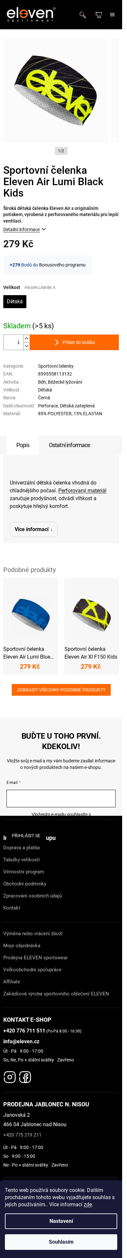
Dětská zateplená (77, 405)
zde (88, 1204)
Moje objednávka (21, 946)
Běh (42, 382)
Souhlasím (61, 1242)
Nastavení (61, 1221)
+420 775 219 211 (22, 1135)
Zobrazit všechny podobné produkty (61, 689)
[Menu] (112, 14)
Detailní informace (21, 229)
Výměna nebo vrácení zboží (33, 934)
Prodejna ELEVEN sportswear (35, 958)
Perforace (48, 405)
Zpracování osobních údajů (32, 896)
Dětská (15, 301)
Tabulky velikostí (21, 860)
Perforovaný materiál (82, 490)
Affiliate (11, 982)
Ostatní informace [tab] (70, 445)
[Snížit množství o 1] (26, 346)
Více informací (32, 529)
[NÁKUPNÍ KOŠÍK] (99, 15)
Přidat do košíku (79, 342)
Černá (44, 397)
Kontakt (11, 908)
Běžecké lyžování (65, 382)
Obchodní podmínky (24, 884)
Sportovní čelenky (56, 366)
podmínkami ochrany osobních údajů (61, 821)
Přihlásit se (26, 835)
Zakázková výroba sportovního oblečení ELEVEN (56, 994)
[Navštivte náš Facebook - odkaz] (25, 1075)
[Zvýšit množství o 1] (26, 338)
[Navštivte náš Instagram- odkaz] (9, 1075)
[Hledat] (84, 14)
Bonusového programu (62, 264)
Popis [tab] (22, 445)
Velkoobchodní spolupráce (32, 970)
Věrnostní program (23, 872)
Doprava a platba (21, 848)
